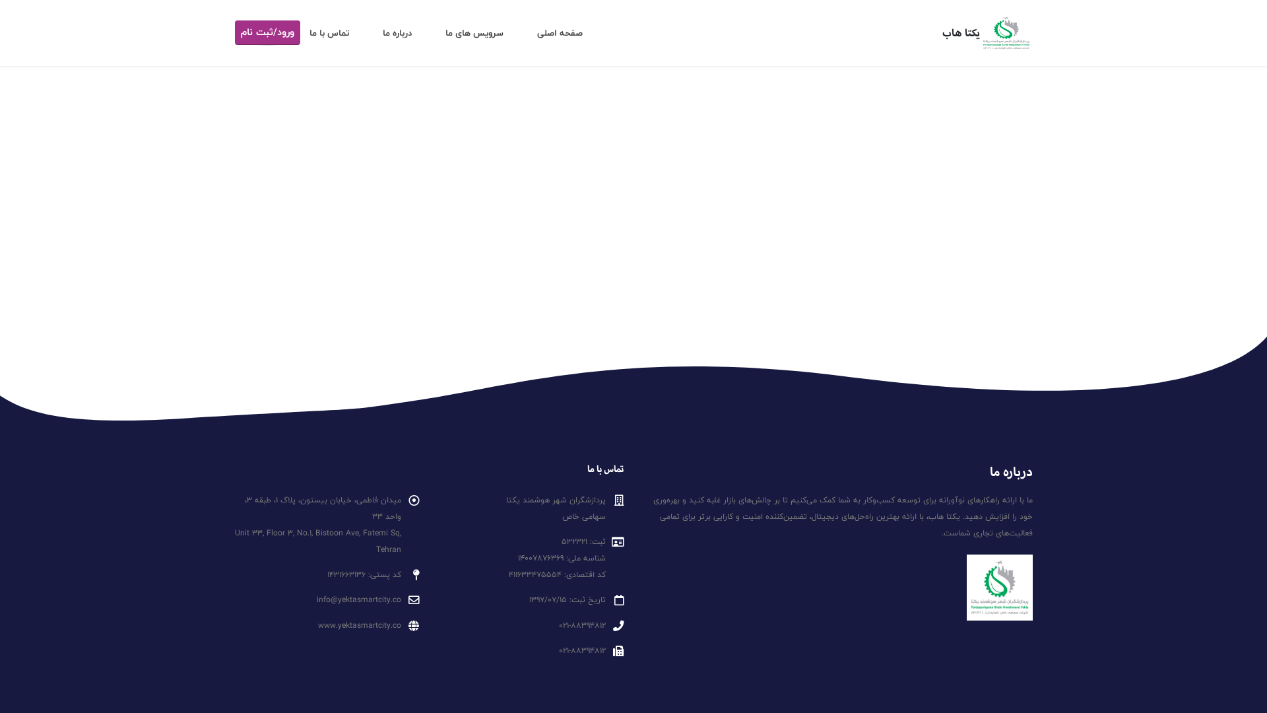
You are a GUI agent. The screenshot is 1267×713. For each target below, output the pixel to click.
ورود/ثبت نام (267, 32)
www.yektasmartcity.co (359, 625)
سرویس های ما (474, 33)
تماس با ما (329, 33)
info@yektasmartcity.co (359, 600)
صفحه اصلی (560, 33)
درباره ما (397, 33)
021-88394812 (582, 625)
